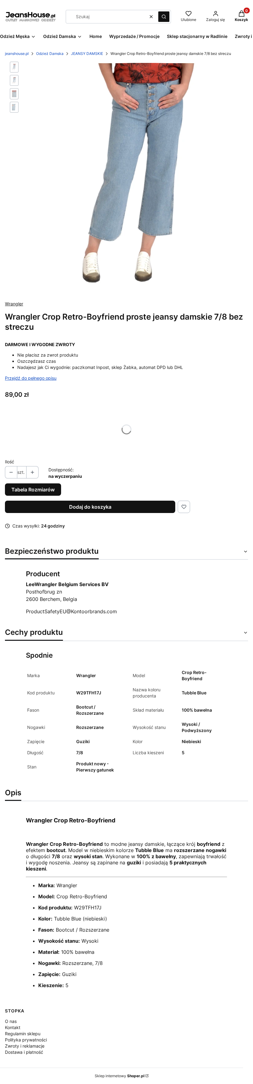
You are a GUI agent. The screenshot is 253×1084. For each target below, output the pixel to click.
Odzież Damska (50, 53)
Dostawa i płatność (24, 1052)
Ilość (9, 461)
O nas (11, 1021)
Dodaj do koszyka (90, 507)
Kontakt (12, 1027)
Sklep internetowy (119, 1076)
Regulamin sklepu (22, 1033)
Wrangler (14, 303)
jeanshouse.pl (17, 53)
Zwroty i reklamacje (24, 1046)
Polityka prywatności (26, 1039)
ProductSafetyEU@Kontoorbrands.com (71, 611)
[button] (163, 16)
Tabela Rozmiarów (33, 489)
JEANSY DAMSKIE (87, 53)
